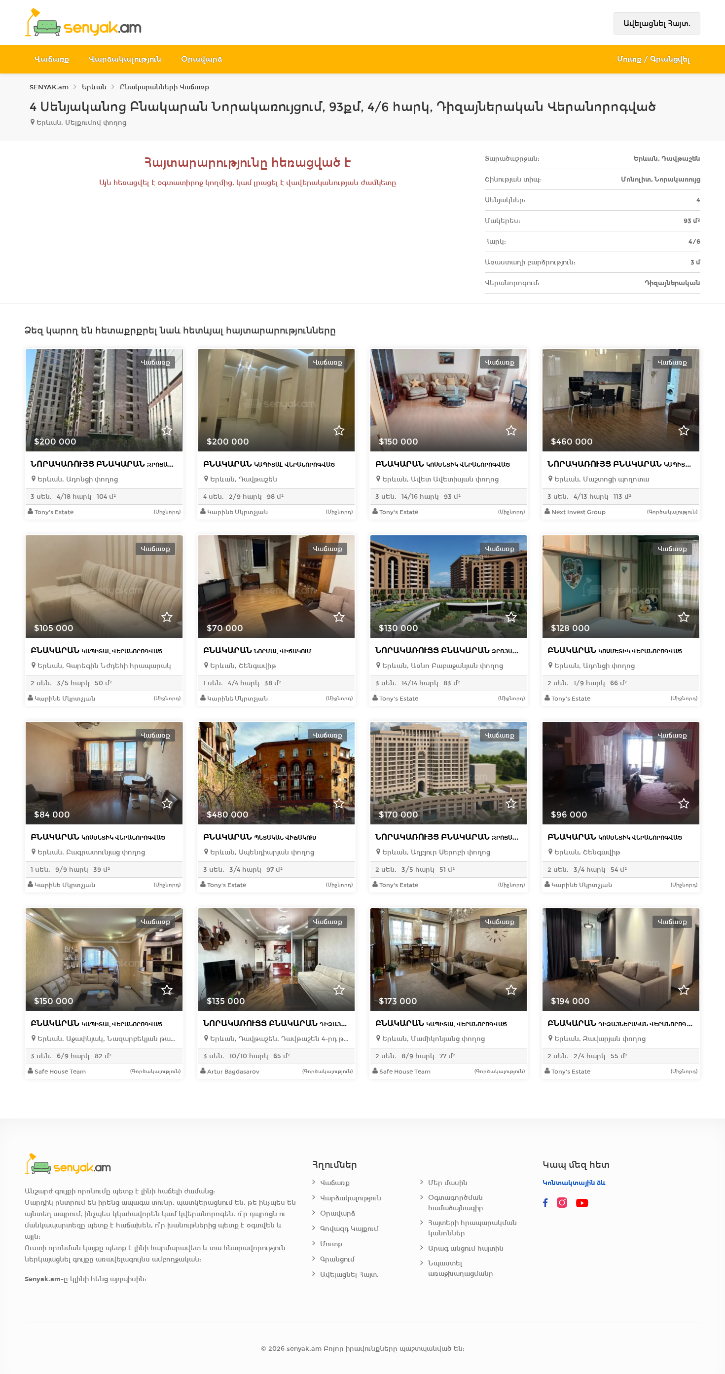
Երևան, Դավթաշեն (242, 479)
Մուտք (331, 1244)
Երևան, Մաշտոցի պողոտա (600, 479)
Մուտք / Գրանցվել (653, 59)
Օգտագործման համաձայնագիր (455, 1202)
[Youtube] (583, 1203)
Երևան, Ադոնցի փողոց (77, 479)
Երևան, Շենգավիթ (242, 666)
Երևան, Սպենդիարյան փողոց (261, 852)
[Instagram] (564, 1203)
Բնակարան (269, 464)
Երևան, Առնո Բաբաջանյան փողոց (441, 666)
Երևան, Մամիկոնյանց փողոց (432, 1039)
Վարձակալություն (125, 59)
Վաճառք (52, 59)
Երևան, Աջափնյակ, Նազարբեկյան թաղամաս (106, 1039)
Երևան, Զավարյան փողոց (599, 1039)
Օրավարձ (201, 59)
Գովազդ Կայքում (349, 1229)
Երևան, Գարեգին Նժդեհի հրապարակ (103, 666)
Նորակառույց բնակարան (122, 464)
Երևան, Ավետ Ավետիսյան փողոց (439, 479)
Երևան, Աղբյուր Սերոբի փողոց (435, 852)
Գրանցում (337, 1259)
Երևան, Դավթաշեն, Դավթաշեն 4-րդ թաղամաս (279, 1039)
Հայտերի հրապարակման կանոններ (472, 1228)
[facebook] (545, 1203)
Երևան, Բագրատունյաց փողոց (90, 852)
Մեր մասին (448, 1183)
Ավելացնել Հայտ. (656, 23)
